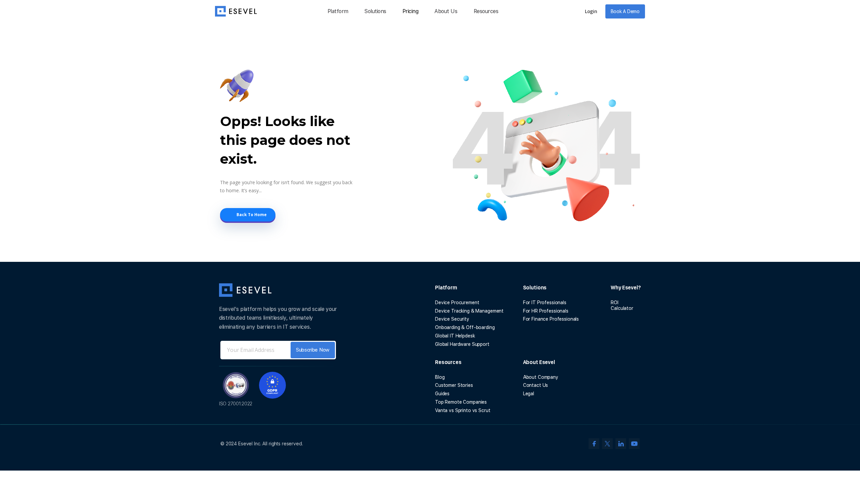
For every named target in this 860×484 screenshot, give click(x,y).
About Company (540, 377)
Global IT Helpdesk (455, 335)
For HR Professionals (545, 311)
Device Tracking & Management (469, 311)
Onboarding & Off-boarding (465, 327)
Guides (442, 393)
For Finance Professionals (551, 319)
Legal (528, 393)
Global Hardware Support (462, 344)
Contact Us (535, 385)
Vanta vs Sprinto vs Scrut (462, 410)
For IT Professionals (544, 302)
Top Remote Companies (461, 402)
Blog (439, 377)
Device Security (452, 319)
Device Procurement (457, 302)
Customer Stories (454, 385)
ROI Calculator (622, 305)
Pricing (410, 11)
